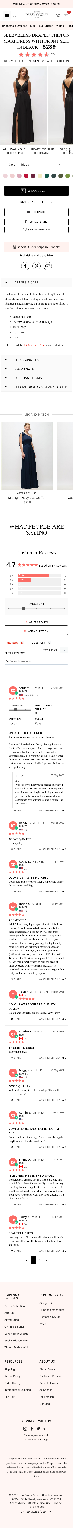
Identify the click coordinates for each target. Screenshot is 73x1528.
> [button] (46, 1260)
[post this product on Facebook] (25, 266)
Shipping (9, 1369)
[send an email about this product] (48, 266)
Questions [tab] (39, 642)
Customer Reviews (50, 1376)
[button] (24, 106)
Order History (12, 1383)
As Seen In (45, 1389)
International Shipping (17, 1389)
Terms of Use (36, 1506)
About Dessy (47, 1369)
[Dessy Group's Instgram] (26, 1428)
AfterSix (9, 1312)
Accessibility (17, 1502)
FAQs (42, 1323)
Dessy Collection (14, 1306)
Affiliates (32, 1502)
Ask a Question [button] (38, 631)
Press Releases (48, 1383)
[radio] (21, 54)
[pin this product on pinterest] (36, 266)
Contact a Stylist (49, 1316)
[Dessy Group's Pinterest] (46, 1428)
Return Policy (12, 1376)
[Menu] (7, 15)
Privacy (57, 1502)
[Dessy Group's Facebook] (33, 1428)
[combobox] (38, 164)
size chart (28, 201)
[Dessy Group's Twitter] (39, 1428)
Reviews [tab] (12, 642)
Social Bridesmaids (16, 1340)
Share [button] (17, 810)
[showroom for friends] (58, 15)
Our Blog (44, 1403)
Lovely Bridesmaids (16, 1333)
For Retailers (46, 1396)
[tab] (14, 150)
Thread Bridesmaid (16, 1347)
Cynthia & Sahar (14, 1326)
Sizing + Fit (46, 1303)
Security (45, 1502)
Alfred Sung (11, 1319)
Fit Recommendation (52, 1309)
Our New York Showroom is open (36, 4)
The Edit (9, 1396)
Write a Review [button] (38, 622)
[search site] (15, 15)
